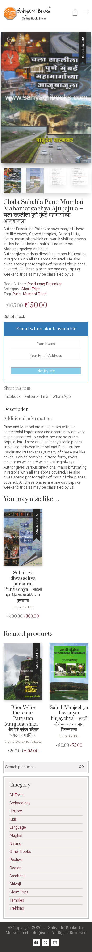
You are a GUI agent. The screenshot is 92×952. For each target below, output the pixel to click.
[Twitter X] (45, 942)
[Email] (55, 942)
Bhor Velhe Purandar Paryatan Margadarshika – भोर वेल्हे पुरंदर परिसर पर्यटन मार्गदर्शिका (23, 721)
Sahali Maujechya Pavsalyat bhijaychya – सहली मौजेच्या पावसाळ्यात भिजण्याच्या (69, 719)
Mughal (15, 835)
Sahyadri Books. (63, 928)
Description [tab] (16, 409)
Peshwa (16, 860)
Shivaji (15, 884)
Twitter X (30, 396)
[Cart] (75, 13)
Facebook (12, 396)
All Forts (16, 795)
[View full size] (9, 39)
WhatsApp (62, 396)
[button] (85, 13)
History (15, 811)
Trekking (16, 908)
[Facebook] (36, 942)
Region (15, 868)
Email (45, 396)
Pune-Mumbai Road (29, 294)
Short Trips (30, 289)
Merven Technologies (25, 933)
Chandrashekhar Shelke (23, 741)
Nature (15, 844)
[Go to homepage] (27, 13)
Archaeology (19, 803)
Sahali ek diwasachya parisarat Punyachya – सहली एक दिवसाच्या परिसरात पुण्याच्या (23, 586)
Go (81, 767)
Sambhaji (17, 876)
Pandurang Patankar (44, 284)
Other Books (20, 852)
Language (17, 827)
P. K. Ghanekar (23, 607)
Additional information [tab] (28, 419)
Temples (16, 900)
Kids (13, 819)
